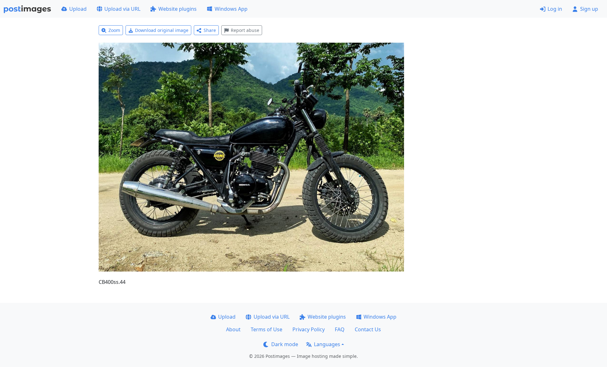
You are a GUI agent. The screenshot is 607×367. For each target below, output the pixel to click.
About (233, 329)
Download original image (161, 30)
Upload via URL (122, 8)
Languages (327, 344)
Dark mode (284, 344)
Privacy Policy (308, 329)
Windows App (231, 8)
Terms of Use (266, 329)
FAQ (340, 329)
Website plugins (177, 8)
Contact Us (368, 329)
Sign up (589, 8)
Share (210, 30)
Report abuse (245, 30)
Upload (78, 8)
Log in (555, 8)
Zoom (114, 30)
